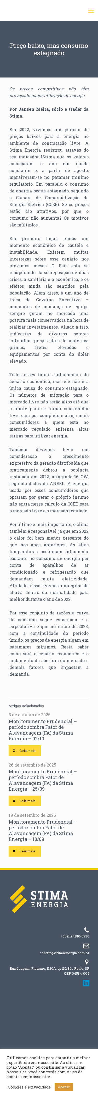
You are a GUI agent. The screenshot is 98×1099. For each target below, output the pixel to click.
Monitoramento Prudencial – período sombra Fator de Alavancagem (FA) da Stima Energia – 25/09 (43, 780)
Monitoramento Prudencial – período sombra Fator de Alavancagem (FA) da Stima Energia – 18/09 (43, 830)
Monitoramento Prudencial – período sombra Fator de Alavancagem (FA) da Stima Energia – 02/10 (43, 730)
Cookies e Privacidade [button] (29, 1087)
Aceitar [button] (64, 1087)
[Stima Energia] (49, 10)
